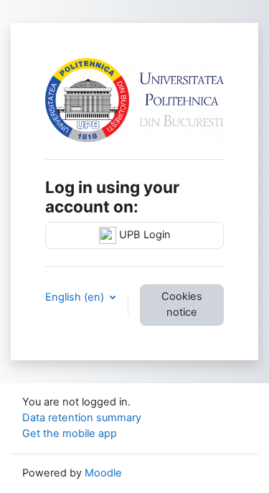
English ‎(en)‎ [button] (76, 297)
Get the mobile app (69, 433)
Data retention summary (81, 417)
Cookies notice (181, 304)
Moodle (103, 472)
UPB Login (143, 234)
